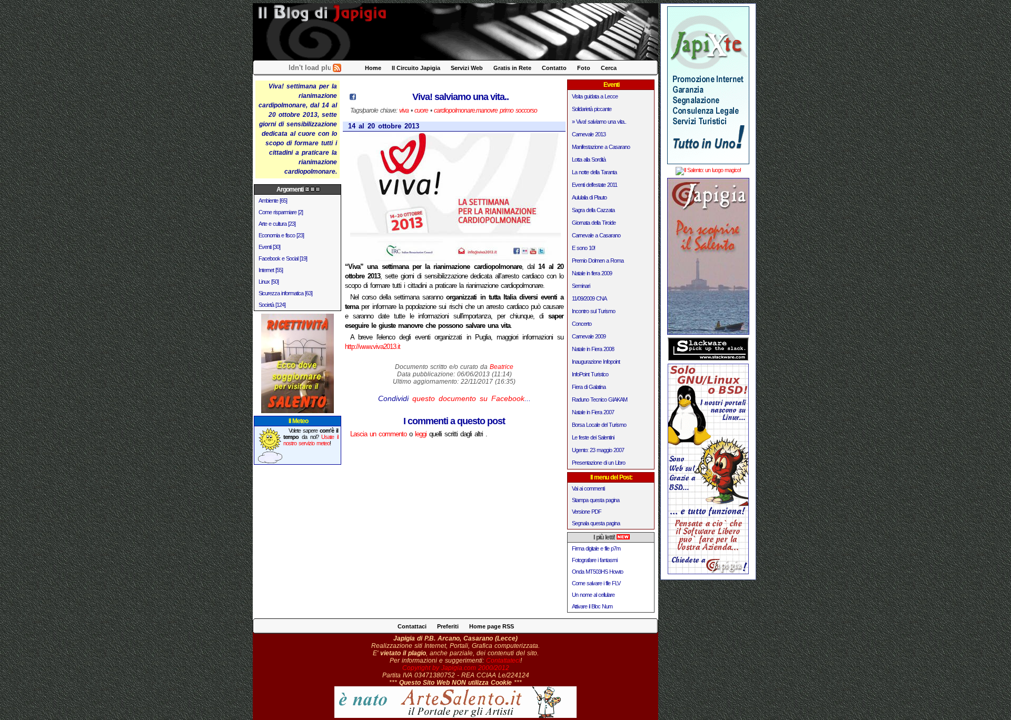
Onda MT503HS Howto (597, 571)
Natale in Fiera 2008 (593, 349)
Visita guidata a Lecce (595, 96)
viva (404, 110)
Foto (583, 68)
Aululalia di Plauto (589, 197)
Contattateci (503, 660)
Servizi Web (467, 68)
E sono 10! (583, 248)
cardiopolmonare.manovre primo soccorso (485, 110)
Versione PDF (586, 511)
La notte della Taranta (594, 172)
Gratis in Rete (512, 68)
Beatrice (501, 367)
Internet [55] (271, 270)
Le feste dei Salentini (593, 437)
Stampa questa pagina (595, 500)
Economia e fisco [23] (281, 235)
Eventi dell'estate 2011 (594, 185)
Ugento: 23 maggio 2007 (598, 450)
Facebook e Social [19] (283, 258)
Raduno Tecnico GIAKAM (599, 399)
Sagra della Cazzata (593, 210)
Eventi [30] (269, 247)
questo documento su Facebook (468, 398)
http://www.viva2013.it (372, 347)
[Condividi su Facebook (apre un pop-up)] (353, 98)
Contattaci (412, 626)
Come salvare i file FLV (596, 583)
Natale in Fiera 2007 (593, 412)
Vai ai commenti (588, 488)
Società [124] (272, 305)
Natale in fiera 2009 (592, 273)
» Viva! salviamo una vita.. (599, 121)
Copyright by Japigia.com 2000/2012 (455, 668)
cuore (421, 110)
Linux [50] (269, 281)
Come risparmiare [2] (281, 212)
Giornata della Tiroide (594, 222)
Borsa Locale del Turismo (599, 425)
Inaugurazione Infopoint (596, 361)
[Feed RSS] (337, 70)
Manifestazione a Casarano (601, 147)
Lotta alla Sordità (589, 159)
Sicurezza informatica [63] (285, 293)
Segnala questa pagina (596, 523)
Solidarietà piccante (591, 109)
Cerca (609, 68)
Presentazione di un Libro (598, 462)
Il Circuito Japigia (416, 68)
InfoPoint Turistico (590, 374)
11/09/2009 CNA (589, 298)
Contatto (554, 68)
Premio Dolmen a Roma (597, 260)
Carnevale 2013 (589, 134)
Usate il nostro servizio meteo (311, 440)
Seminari (581, 286)
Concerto (581, 324)
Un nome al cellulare (593, 595)
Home (373, 68)
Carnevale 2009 (589, 336)
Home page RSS (491, 626)
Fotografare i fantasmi (594, 560)
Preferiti (448, 626)
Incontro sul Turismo (593, 311)
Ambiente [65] (273, 200)
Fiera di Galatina (589, 387)
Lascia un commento (378, 434)
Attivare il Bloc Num (592, 606)
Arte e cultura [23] (277, 224)
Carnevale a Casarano (596, 235)
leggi (421, 434)
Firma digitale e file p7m (596, 548)
